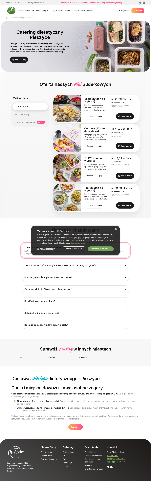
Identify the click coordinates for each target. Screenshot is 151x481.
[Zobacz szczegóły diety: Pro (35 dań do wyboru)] (67, 197)
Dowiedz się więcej (78, 243)
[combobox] (116, 229)
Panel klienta (90, 452)
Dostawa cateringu (63, 10)
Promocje (75, 10)
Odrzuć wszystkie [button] (74, 249)
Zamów (139, 10)
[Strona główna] (7, 18)
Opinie (83, 10)
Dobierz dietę (40, 10)
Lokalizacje (67, 463)
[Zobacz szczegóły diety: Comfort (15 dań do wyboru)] (67, 138)
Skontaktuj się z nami (94, 469)
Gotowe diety (46, 456)
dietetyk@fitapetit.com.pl (117, 462)
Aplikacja (90, 10)
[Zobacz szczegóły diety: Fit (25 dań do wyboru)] (67, 168)
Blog (53, 10)
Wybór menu (46, 452)
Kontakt (112, 447)
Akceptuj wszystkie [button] (100, 249)
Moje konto (125, 10)
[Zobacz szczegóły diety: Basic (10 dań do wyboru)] (67, 108)
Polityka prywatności (93, 456)
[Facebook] (140, 3)
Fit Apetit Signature (49, 459)
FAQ (48, 10)
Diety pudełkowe (25, 10)
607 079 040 (112, 456)
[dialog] (75, 240)
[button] (46, 249)
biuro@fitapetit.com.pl (116, 459)
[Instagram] (144, 3)
